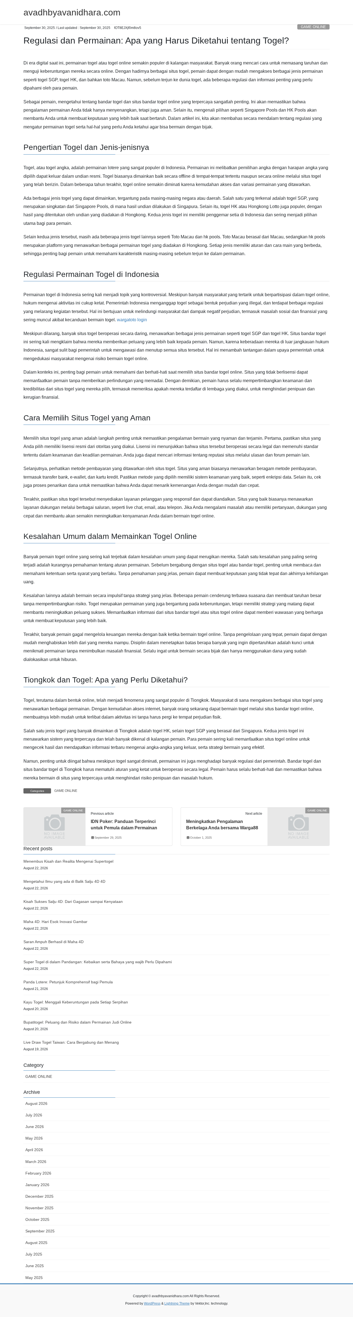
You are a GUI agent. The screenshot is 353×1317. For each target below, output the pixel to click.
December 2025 (39, 1196)
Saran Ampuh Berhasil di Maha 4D (53, 942)
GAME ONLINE (313, 27)
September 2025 (40, 1231)
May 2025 (34, 1277)
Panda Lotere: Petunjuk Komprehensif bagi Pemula (68, 982)
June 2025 (34, 1266)
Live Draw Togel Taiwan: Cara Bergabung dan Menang (71, 1042)
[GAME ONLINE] (54, 826)
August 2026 (36, 1103)
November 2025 (39, 1208)
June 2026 (34, 1126)
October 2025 (37, 1219)
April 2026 (34, 1150)
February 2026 (38, 1173)
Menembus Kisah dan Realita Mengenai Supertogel (68, 861)
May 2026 (34, 1138)
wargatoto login (132, 319)
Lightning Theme (177, 1303)
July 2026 (33, 1115)
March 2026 (35, 1161)
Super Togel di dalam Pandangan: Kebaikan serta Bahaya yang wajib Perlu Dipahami (97, 962)
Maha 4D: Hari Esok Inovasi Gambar (55, 921)
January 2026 (37, 1185)
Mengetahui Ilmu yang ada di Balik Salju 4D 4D (64, 881)
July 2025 (33, 1254)
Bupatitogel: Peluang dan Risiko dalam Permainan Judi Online (77, 1022)
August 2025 (36, 1242)
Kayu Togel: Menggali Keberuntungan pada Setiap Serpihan (75, 1002)
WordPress (152, 1303)
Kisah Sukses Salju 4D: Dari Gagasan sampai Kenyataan (73, 901)
